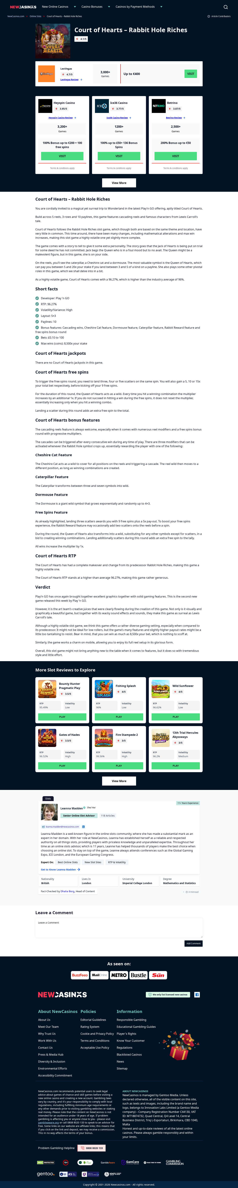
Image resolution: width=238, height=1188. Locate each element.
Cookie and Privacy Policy (97, 1034)
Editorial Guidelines (93, 1020)
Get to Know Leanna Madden (58, 869)
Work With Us (47, 1041)
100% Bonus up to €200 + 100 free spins (62, 145)
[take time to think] (152, 1163)
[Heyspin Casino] (45, 106)
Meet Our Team (48, 1027)
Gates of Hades (69, 735)
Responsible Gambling (131, 1020)
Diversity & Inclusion (51, 1061)
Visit (190, 74)
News (120, 1061)
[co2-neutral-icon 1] (85, 1162)
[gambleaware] (108, 1162)
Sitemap (122, 1068)
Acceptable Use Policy (94, 1048)
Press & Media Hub (50, 1054)
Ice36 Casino (119, 103)
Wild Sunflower (183, 686)
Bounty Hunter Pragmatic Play (69, 686)
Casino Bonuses (92, 7)
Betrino (172, 103)
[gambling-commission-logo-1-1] (174, 1162)
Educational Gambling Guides (136, 1027)
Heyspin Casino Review (61, 117)
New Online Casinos (55, 7)
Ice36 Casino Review (117, 117)
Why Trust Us (47, 1034)
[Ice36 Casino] (102, 106)
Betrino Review (174, 117)
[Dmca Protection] (46, 1162)
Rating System (89, 1027)
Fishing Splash (126, 686)
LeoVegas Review (69, 79)
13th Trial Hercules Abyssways (185, 735)
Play (62, 716)
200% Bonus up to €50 (176, 143)
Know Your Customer (131, 1041)
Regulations (124, 1048)
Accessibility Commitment (55, 1075)
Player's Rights (126, 1034)
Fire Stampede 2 (127, 735)
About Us (44, 1020)
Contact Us (45, 1048)
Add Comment (194, 943)
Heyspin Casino (64, 103)
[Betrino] (159, 106)
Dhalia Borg (67, 891)
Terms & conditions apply (62, 168)
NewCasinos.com (15, 16)
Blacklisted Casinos (129, 1054)
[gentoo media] (46, 1174)
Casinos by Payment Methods (135, 7)
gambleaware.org (48, 1122)
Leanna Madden (71, 808)
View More (119, 183)
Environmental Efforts (52, 1068)
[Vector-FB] (197, 994)
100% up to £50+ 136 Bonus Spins (118, 145)
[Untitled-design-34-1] (130, 1162)
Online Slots (35, 16)
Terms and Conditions (94, 1041)
